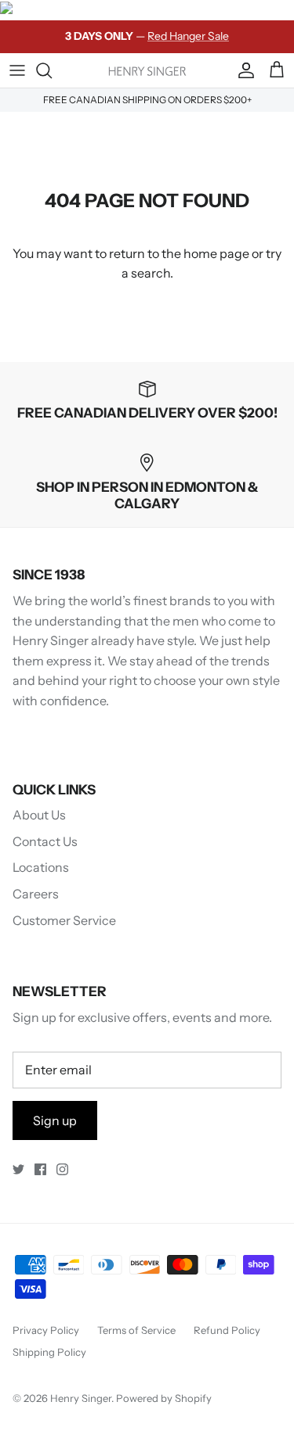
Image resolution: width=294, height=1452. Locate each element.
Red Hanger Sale (188, 36)
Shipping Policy (49, 1352)
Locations (41, 867)
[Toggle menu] (17, 70)
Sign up (55, 1120)
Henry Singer (80, 1398)
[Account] (242, 70)
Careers (36, 894)
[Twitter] (18, 1169)
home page (216, 253)
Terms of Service (136, 1330)
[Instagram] (62, 1169)
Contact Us (45, 841)
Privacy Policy (46, 1330)
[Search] (51, 70)
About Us (39, 815)
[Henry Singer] (147, 70)
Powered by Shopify (164, 1398)
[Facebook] (40, 1169)
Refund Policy (227, 1330)
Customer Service (64, 920)
